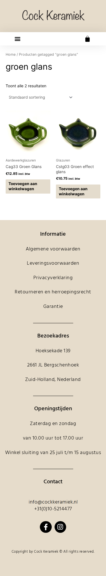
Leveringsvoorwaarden (53, 263)
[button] (17, 38)
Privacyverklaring (53, 278)
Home (11, 54)
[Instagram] (60, 527)
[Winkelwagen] (87, 38)
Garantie (53, 306)
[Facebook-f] (45, 527)
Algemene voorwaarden (53, 249)
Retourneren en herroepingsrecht (53, 292)
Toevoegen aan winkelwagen (22, 186)
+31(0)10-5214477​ (53, 509)
